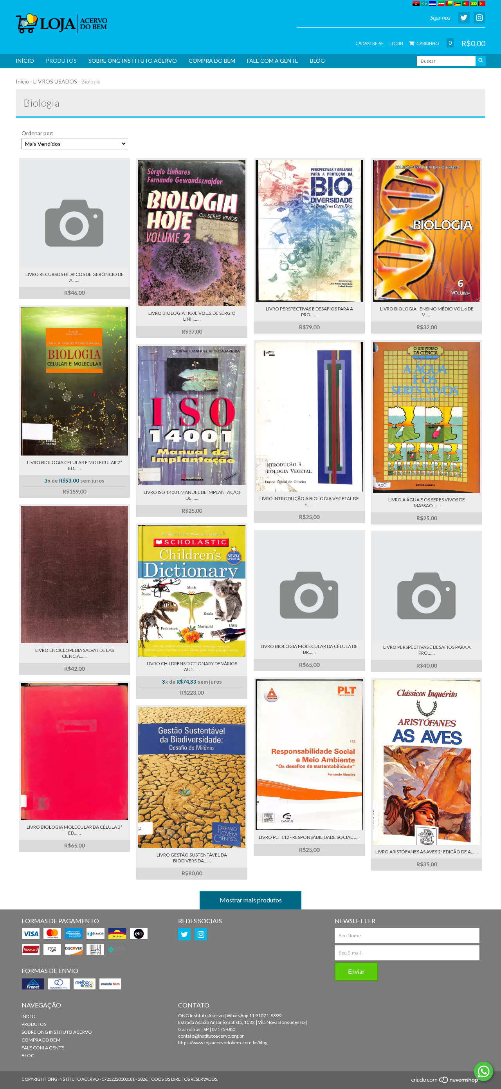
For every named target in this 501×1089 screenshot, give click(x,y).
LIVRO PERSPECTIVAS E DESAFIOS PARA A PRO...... (309, 312)
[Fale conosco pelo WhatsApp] (483, 1071)
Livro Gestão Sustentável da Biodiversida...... (192, 858)
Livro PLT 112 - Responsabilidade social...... (309, 837)
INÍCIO (25, 60)
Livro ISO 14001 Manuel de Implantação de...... (192, 495)
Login (396, 43)
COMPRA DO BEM (212, 60)
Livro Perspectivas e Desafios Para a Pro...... (426, 650)
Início (22, 81)
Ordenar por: (37, 133)
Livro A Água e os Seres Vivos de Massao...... (426, 502)
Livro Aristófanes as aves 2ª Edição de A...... (426, 852)
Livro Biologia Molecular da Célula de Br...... (309, 649)
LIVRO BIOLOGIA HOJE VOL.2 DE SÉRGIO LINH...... (192, 316)
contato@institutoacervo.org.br (211, 1036)
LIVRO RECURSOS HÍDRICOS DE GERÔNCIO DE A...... (74, 277)
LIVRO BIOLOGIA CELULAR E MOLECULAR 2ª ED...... (74, 465)
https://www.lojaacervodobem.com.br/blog (222, 1042)
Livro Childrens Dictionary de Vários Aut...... (192, 666)
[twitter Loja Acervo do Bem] (184, 934)
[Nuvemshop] (445, 1082)
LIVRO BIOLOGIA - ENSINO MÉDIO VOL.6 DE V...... (427, 312)
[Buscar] (481, 61)
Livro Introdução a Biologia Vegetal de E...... (309, 501)
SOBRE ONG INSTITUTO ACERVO (132, 60)
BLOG (317, 60)
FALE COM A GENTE (272, 60)
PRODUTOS (61, 60)
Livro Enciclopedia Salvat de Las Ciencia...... (74, 653)
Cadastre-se (369, 43)
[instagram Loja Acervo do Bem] (201, 934)
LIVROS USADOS (55, 81)
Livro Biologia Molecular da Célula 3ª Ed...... (74, 830)
